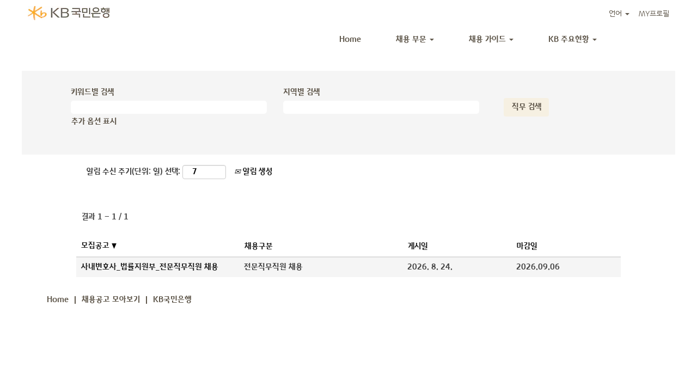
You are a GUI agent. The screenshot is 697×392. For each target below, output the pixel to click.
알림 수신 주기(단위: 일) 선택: (133, 171)
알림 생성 (256, 171)
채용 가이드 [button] (488, 39)
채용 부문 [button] (412, 39)
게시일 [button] (418, 246)
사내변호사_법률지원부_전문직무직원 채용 (149, 267)
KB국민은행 (172, 299)
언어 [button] (616, 14)
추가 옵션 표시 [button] (94, 121)
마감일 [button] (527, 246)
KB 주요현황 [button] (569, 39)
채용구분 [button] (258, 246)
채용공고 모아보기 (111, 299)
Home (350, 39)
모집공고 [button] (96, 245)
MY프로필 (654, 14)
